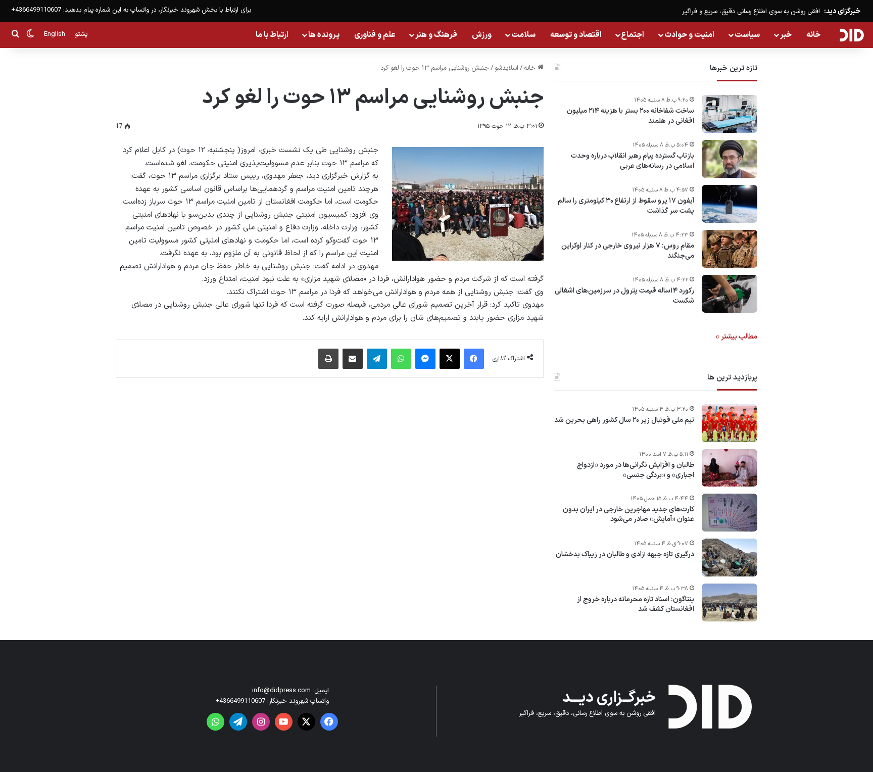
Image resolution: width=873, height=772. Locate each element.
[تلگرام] (377, 359)
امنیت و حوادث (689, 35)
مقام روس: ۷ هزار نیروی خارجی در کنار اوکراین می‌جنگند (627, 251)
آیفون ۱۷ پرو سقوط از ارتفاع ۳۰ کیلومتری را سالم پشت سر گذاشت (626, 206)
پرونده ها (324, 35)
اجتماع (632, 35)
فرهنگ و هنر (436, 35)
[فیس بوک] (474, 359)
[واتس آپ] (401, 359)
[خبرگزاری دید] (851, 35)
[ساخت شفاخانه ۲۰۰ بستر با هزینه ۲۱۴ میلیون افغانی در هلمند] (729, 114)
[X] (450, 359)
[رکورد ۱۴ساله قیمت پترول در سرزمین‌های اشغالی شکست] (729, 294)
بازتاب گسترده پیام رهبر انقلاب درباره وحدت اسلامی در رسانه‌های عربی (632, 161)
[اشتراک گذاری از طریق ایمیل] (353, 359)
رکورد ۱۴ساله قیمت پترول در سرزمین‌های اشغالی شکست (624, 296)
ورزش (482, 35)
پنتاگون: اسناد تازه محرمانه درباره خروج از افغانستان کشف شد (635, 604)
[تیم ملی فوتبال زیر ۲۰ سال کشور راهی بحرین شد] (729, 423)
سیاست (747, 35)
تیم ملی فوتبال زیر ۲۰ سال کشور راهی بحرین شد (624, 420)
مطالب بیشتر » (736, 336)
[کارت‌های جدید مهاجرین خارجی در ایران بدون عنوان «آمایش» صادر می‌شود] (729, 513)
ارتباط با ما (272, 35)
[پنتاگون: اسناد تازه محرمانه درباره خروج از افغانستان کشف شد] (729, 602)
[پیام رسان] (425, 359)
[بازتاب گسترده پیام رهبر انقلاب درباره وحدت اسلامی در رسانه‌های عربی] (729, 159)
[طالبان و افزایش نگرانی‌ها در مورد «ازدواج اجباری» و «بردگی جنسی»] (729, 468)
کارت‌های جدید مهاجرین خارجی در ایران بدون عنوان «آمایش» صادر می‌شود (628, 514)
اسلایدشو (506, 68)
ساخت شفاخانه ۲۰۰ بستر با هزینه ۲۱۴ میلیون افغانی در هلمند (630, 116)
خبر (786, 35)
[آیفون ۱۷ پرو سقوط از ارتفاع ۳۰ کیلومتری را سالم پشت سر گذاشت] (729, 204)
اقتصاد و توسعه (576, 35)
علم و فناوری (375, 35)
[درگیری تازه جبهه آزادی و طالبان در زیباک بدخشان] (729, 557)
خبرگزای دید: (842, 11)
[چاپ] (328, 359)
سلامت (523, 35)
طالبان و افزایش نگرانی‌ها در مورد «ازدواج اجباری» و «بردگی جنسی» (635, 470)
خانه (813, 35)
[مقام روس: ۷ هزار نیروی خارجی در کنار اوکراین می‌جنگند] (729, 249)
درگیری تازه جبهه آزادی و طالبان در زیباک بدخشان (625, 555)
